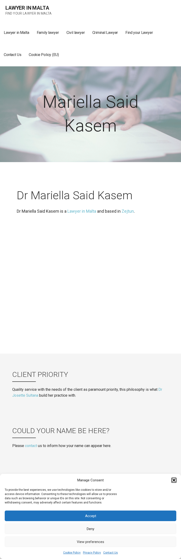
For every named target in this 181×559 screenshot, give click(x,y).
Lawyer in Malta (27, 8)
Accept (90, 516)
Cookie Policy (72, 552)
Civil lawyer (75, 32)
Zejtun (128, 211)
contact (31, 445)
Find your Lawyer (139, 32)
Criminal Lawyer (105, 32)
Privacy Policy (92, 552)
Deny (90, 529)
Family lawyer (48, 32)
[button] (174, 480)
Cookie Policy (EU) (44, 54)
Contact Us (110, 552)
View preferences (90, 542)
